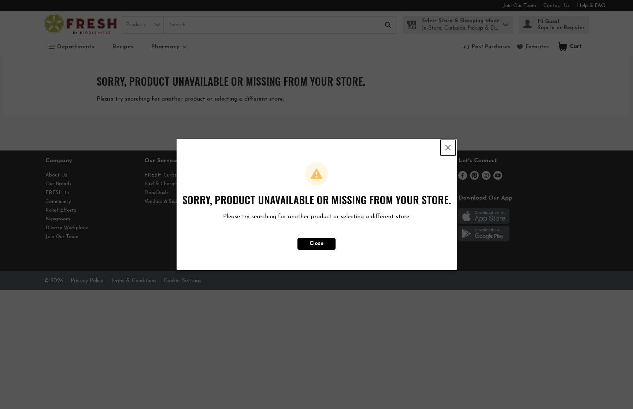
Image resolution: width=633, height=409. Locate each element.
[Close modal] (448, 147)
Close (316, 243)
